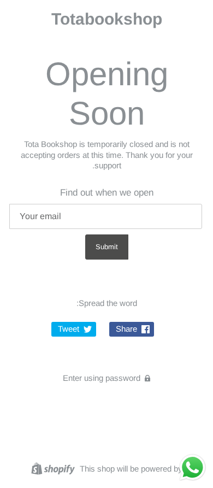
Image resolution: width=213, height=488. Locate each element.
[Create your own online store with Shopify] (54, 468)
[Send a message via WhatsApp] (192, 467)
